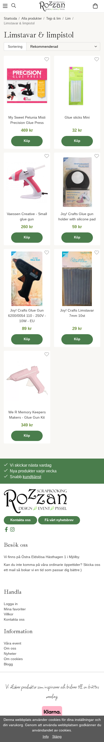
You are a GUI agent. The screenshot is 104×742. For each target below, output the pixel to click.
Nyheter (10, 654)
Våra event (12, 643)
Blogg (8, 664)
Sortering (15, 46)
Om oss (10, 648)
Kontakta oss (20, 520)
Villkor (8, 614)
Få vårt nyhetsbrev (59, 520)
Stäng (57, 736)
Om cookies (13, 659)
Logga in (11, 604)
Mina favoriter (15, 609)
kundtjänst (32, 477)
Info (46, 736)
